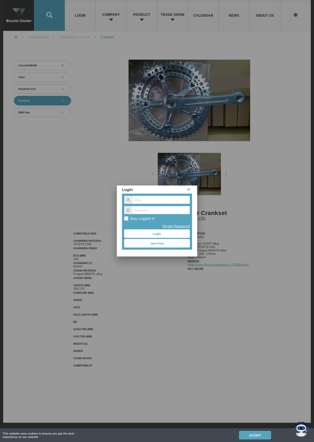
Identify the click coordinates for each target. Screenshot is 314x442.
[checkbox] (126, 218)
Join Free (157, 243)
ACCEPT (255, 435)
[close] (188, 189)
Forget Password (176, 226)
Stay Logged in (142, 218)
